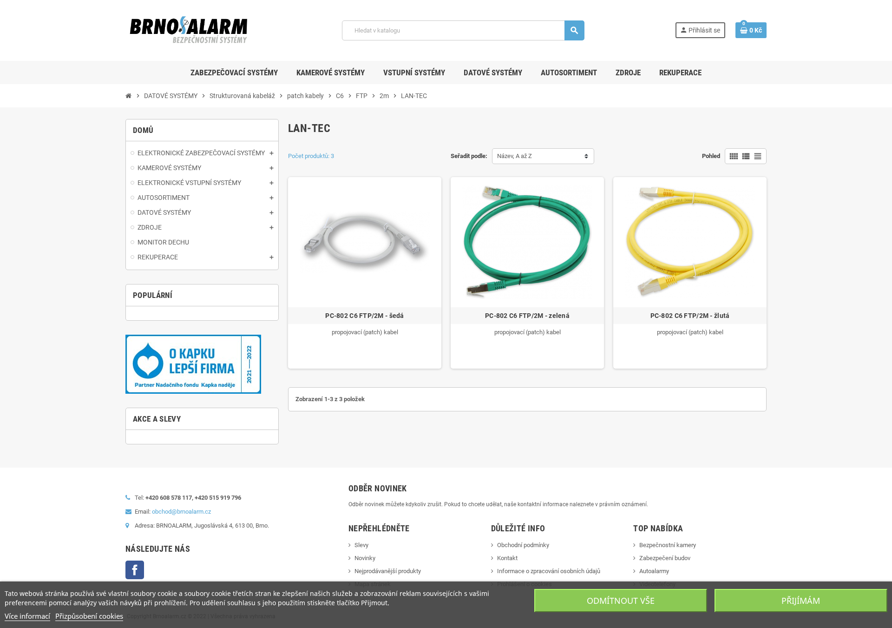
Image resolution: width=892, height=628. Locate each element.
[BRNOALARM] (188, 29)
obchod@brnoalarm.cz (181, 511)
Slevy (361, 545)
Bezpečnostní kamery (667, 545)
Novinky (364, 558)
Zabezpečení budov (664, 558)
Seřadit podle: (469, 155)
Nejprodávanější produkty (387, 571)
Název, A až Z (514, 155)
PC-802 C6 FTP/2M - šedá (364, 315)
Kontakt (507, 558)
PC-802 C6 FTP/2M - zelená (527, 315)
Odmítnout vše (621, 600)
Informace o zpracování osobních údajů (548, 571)
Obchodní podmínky (523, 545)
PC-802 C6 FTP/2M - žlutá (690, 315)
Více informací (27, 616)
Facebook (134, 570)
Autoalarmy (654, 571)
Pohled (711, 155)
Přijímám (800, 600)
